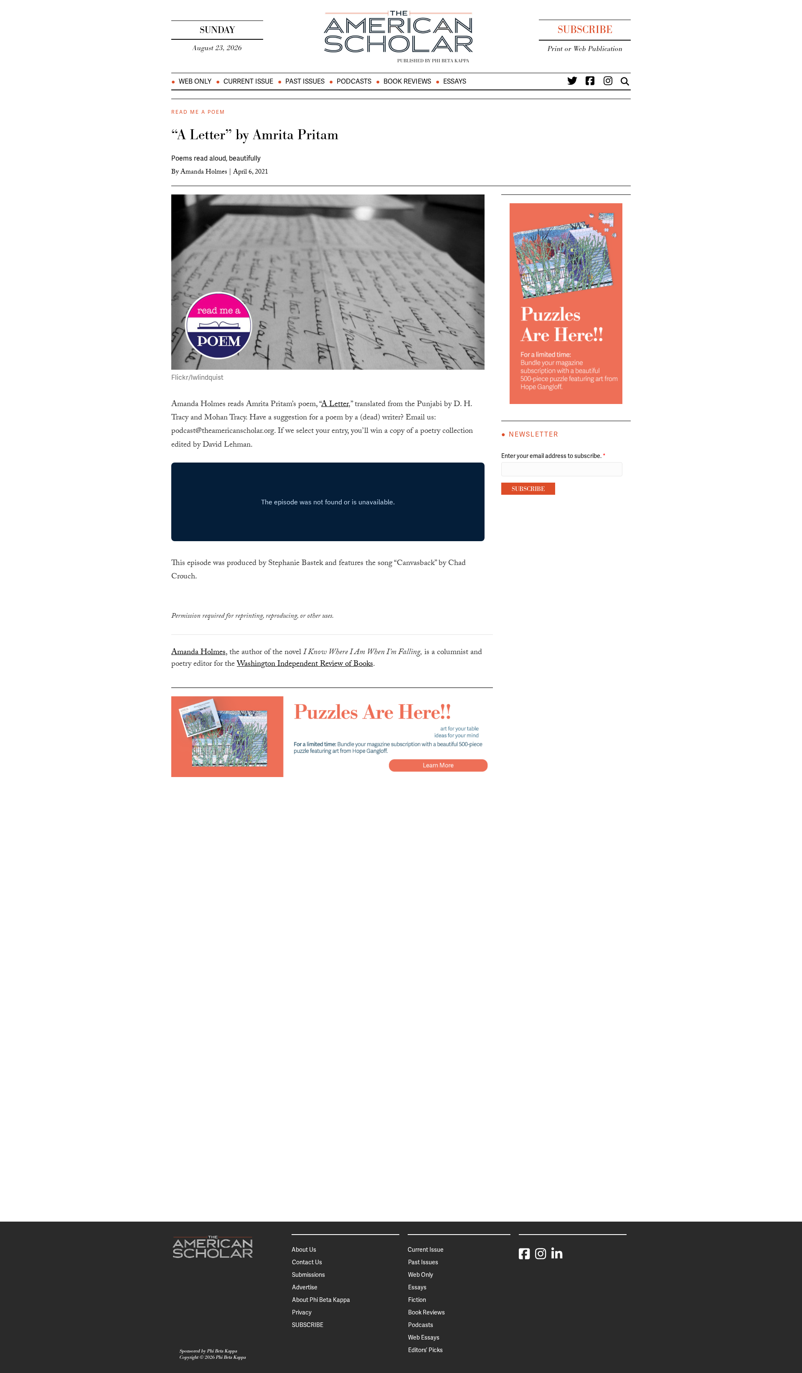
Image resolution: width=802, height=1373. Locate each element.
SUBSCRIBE (307, 1325)
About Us (304, 1249)
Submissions (308, 1274)
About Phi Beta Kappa (321, 1300)
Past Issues (305, 81)
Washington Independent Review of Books (305, 664)
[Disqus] (332, 881)
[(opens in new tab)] (332, 736)
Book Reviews (407, 81)
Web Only (195, 81)
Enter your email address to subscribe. (553, 456)
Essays (454, 81)
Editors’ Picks (425, 1350)
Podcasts (354, 81)
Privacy (302, 1312)
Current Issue (248, 81)
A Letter (334, 405)
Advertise (304, 1287)
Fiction (417, 1300)
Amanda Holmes (203, 172)
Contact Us (307, 1262)
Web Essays (423, 1337)
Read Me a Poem (198, 112)
